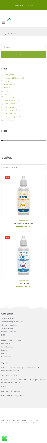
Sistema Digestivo (23, 220)
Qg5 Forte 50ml (23, 283)
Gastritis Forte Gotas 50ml (23, 223)
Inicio (3, 34)
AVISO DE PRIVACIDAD (36, 420)
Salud (8, 34)
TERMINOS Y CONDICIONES (11, 423)
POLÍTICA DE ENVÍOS (29, 423)
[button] (3, 23)
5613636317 (15, 375)
